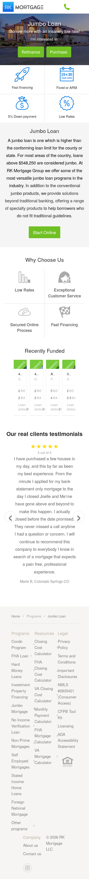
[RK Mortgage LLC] (23, 7)
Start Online (44, 232)
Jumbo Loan (57, 616)
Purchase (58, 52)
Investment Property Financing (20, 691)
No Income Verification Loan (20, 726)
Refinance (31, 52)
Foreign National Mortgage (19, 808)
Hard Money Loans (17, 670)
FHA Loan (19, 656)
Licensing (65, 726)
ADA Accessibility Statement (68, 740)
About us (30, 845)
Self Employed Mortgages (20, 761)
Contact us (32, 853)
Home (15, 616)
